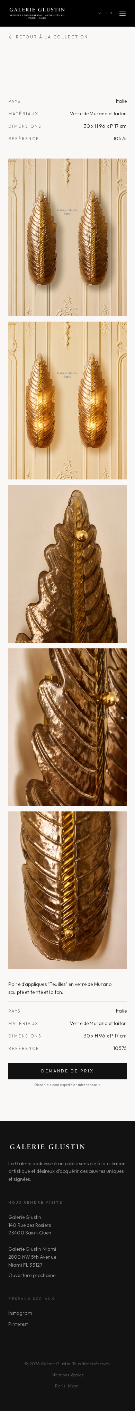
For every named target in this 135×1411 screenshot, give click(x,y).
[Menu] (122, 13)
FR (99, 13)
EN (109, 13)
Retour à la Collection (52, 36)
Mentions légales (67, 1374)
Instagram (20, 1313)
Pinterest (18, 1324)
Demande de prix (67, 1070)
